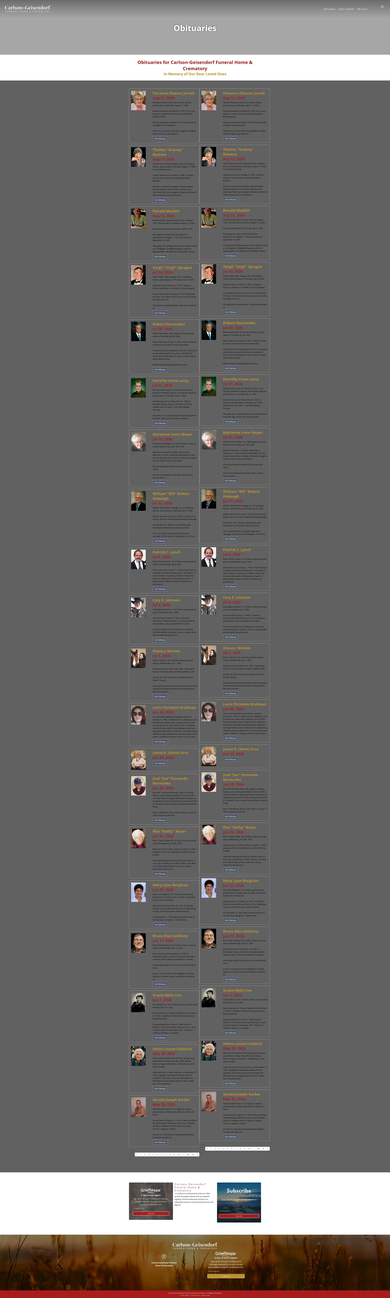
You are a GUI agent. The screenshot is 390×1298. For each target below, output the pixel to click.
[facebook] (164, 1256)
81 (193, 1154)
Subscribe (151, 1213)
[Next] (197, 1154)
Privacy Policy (184, 1295)
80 (188, 1154)
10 (178, 1154)
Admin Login (205, 1295)
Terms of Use (195, 1295)
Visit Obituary (160, 138)
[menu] (382, 6)
